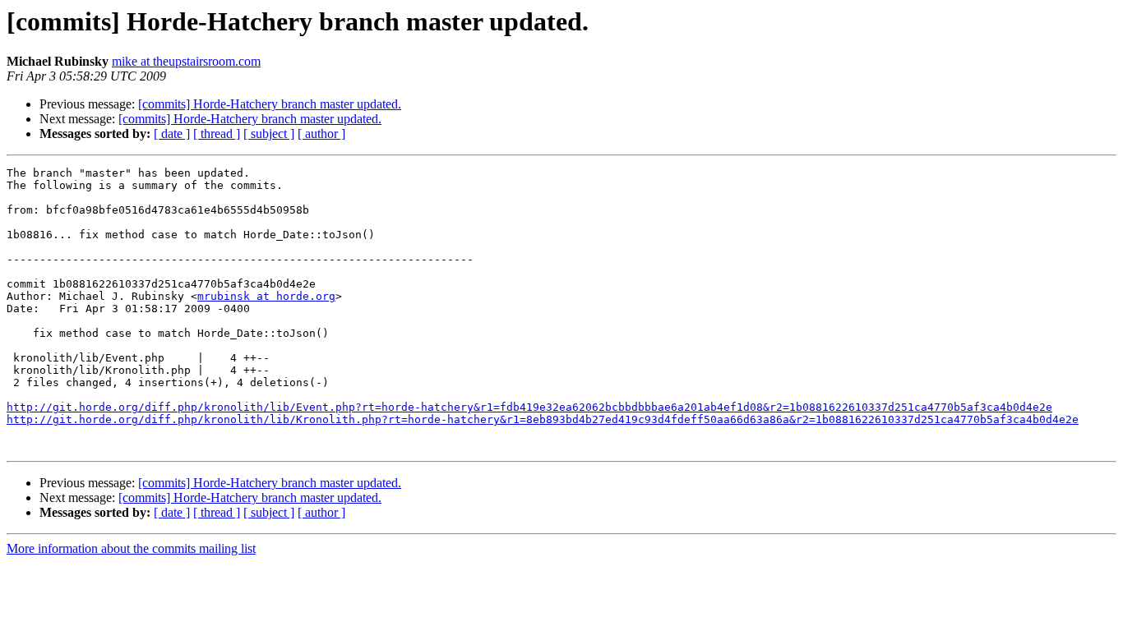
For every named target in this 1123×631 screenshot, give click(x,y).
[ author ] (321, 133)
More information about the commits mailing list (131, 548)
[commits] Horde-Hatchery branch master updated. (269, 104)
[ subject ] (268, 133)
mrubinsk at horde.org (266, 296)
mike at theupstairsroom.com (186, 61)
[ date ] (172, 133)
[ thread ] (216, 133)
